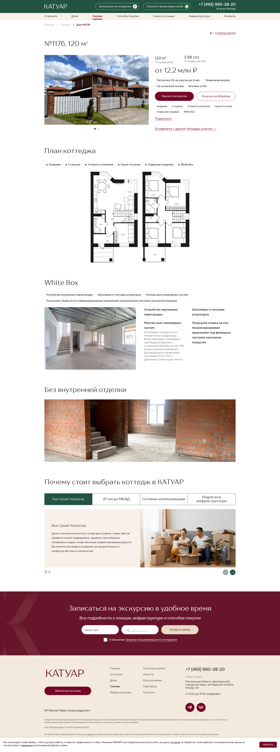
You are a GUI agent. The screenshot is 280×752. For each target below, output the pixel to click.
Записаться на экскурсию (115, 6)
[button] (48, 92)
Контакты (230, 16)
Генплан (97, 16)
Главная (49, 24)
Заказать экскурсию (174, 96)
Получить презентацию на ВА (164, 6)
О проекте (50, 16)
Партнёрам (150, 686)
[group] (96, 90)
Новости (148, 674)
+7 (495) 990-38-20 (217, 4)
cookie (90, 734)
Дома (74, 16)
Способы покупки (128, 16)
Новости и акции (163, 16)
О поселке (116, 674)
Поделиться (163, 118)
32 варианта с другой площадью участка (183, 129)
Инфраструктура (199, 16)
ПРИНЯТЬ (268, 744)
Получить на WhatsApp (216, 96)
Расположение (152, 680)
